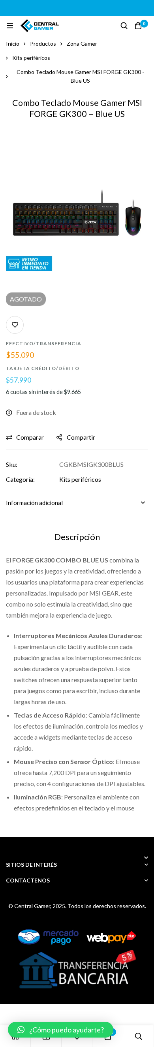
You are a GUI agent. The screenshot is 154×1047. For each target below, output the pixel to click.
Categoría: (20, 479)
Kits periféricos (31, 57)
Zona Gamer (82, 43)
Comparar (30, 437)
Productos (43, 43)
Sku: (11, 464)
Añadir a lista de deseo (15, 325)
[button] (60, 1030)
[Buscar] (124, 26)
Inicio (12, 43)
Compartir (81, 437)
